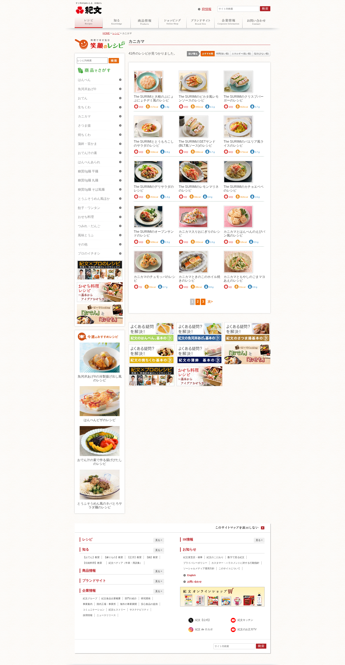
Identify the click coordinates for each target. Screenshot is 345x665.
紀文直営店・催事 (192, 557)
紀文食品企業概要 (111, 598)
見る (157, 540)
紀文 (89, 7)
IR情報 (206, 9)
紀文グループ (90, 598)
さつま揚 (84, 125)
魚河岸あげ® (87, 89)
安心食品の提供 (149, 604)
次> (210, 301)
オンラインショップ (172, 22)
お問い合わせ (256, 22)
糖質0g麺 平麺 (88, 171)
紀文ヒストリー (117, 609)
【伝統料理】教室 (93, 563)
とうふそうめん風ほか (94, 198)
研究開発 (146, 598)
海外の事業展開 (128, 604)
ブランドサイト (200, 22)
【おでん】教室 (91, 557)
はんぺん (84, 80)
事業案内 (87, 604)
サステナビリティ (139, 609)
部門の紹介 (131, 598)
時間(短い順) (222, 53)
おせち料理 (86, 217)
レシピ (89, 22)
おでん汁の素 (87, 153)
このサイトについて (229, 568)
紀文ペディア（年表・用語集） (125, 563)
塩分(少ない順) (261, 53)
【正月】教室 (134, 557)
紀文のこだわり (215, 557)
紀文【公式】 (203, 619)
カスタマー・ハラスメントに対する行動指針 (235, 563)
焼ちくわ (84, 134)
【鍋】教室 (152, 557)
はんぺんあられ (89, 162)
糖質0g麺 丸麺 (88, 180)
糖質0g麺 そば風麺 (91, 189)
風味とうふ (86, 235)
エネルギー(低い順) (241, 53)
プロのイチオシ (89, 253)
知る (117, 22)
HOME (106, 33)
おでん (82, 98)
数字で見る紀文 (236, 557)
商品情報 (145, 22)
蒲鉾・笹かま (87, 143)
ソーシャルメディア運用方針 (198, 568)
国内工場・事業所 (106, 604)
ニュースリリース (106, 615)
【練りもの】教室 (113, 557)
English (191, 575)
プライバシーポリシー (195, 563)
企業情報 (228, 22)
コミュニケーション (93, 609)
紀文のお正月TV (247, 629)
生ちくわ (84, 107)
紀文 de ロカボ (204, 629)
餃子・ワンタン (89, 208)
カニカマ (84, 116)
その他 (82, 244)
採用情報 (87, 615)
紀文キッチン (245, 619)
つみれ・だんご (89, 226)
